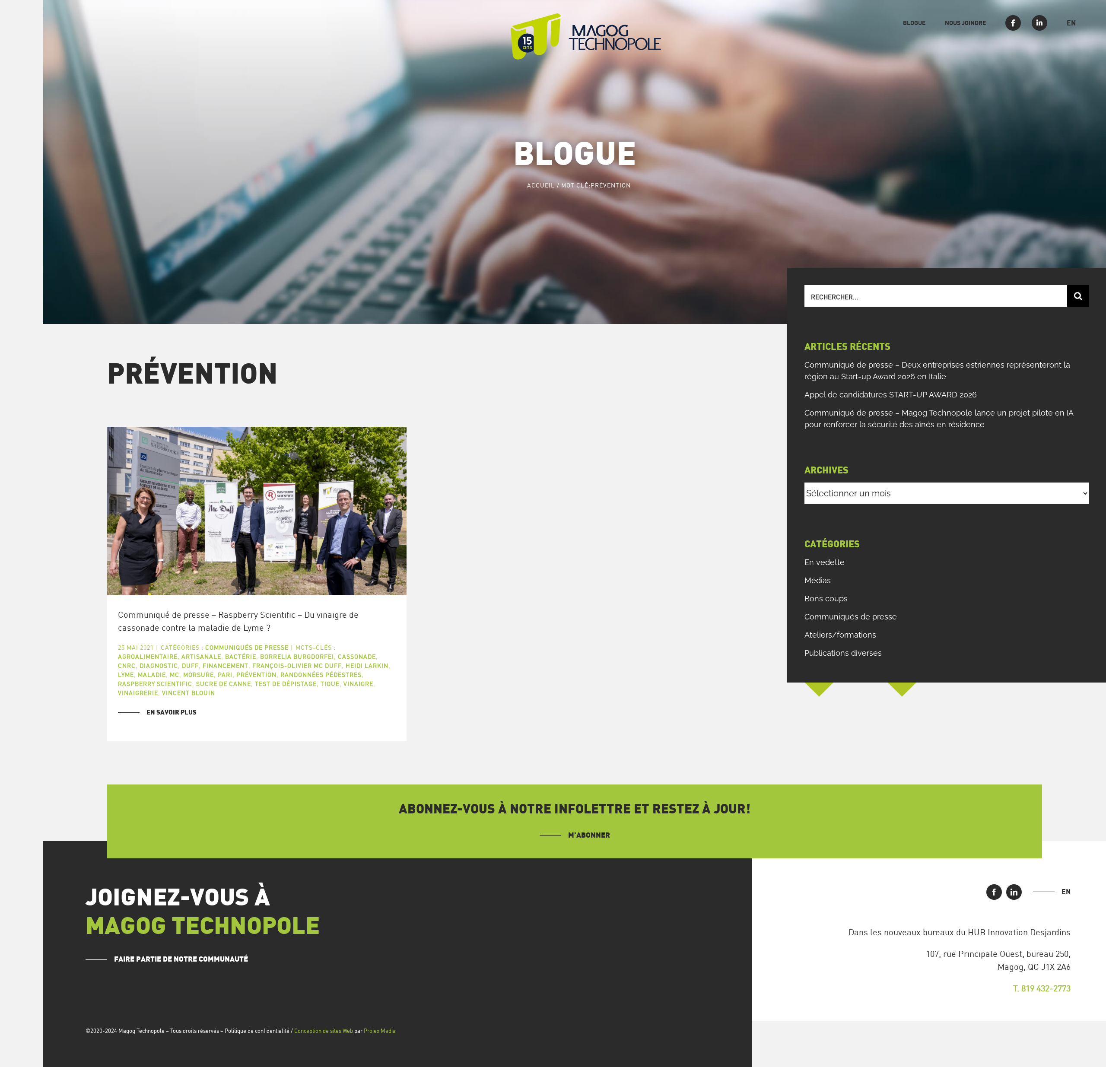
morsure (198, 674)
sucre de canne (223, 683)
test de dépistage (286, 683)
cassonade (357, 656)
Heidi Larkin (367, 665)
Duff (190, 665)
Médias (817, 580)
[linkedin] (1014, 892)
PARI (225, 674)
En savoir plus (171, 712)
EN (1066, 891)
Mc (174, 674)
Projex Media (380, 1030)
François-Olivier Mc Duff (297, 665)
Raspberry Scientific (155, 683)
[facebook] (994, 892)
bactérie (240, 656)
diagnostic (159, 665)
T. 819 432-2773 (1042, 988)
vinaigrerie (138, 692)
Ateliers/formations (840, 634)
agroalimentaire (148, 656)
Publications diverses (843, 652)
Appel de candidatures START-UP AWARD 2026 (890, 394)
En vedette (824, 562)
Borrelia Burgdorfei (297, 656)
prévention (256, 674)
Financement (225, 665)
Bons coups (826, 598)
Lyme (126, 674)
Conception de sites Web (323, 1030)
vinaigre (358, 683)
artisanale (201, 656)
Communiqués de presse (247, 647)
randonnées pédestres (321, 674)
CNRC (127, 665)
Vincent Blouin (188, 692)
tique (330, 683)
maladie (152, 674)
